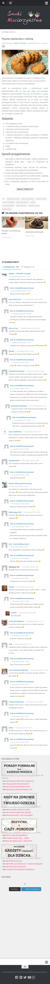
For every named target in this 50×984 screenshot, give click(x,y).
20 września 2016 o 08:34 (20, 558)
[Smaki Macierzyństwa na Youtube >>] (29, 977)
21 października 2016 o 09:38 (21, 314)
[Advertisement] (25, 254)
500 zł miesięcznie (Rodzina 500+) (17, 787)
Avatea (11, 587)
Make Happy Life (15, 512)
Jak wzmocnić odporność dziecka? (18, 812)
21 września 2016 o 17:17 (37, 406)
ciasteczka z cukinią (13, 199)
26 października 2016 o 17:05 (20, 276)
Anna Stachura (20, 43)
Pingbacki (29, 267)
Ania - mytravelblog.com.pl (19, 544)
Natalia (11, 351)
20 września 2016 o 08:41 (32, 512)
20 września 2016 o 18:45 (35, 371)
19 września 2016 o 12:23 (24, 587)
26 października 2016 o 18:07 (21, 291)
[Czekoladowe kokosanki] (36, 223)
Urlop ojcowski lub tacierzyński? (17, 784)
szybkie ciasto (7, 209)
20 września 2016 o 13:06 (20, 526)
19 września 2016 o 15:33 (27, 613)
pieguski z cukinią (33, 205)
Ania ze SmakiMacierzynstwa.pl (22, 288)
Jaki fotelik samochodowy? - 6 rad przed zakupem (24, 864)
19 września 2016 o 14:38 (20, 635)
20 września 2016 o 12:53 (30, 460)
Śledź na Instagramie (32, 889)
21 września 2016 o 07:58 (20, 449)
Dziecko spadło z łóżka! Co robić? (17, 809)
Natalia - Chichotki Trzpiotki (19, 273)
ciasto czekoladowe (27, 199)
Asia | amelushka (15, 431)
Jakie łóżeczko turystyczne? (15, 867)
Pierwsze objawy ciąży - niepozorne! (18, 841)
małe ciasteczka (21, 205)
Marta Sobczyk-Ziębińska (18, 670)
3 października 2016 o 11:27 (20, 342)
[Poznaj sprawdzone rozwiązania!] (19, 807)
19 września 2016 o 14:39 (20, 601)
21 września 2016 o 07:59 (20, 388)
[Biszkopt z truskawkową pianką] (13, 222)
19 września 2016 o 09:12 (23, 728)
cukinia (33, 202)
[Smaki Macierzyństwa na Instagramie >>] (33, 977)
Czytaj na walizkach (16, 702)
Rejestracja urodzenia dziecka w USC (19, 789)
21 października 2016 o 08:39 (33, 299)
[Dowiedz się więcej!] (19, 832)
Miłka (11, 728)
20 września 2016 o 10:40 (18, 486)
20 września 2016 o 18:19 (32, 431)
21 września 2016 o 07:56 (20, 362)
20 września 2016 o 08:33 (20, 578)
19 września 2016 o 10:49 (20, 742)
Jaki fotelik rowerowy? (13, 861)
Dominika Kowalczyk (16, 371)
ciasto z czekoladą (8, 202)
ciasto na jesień (41, 199)
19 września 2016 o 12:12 (22, 644)
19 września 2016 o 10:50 (20, 716)
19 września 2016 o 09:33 (34, 702)
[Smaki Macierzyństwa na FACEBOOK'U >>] (16, 977)
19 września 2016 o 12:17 (34, 621)
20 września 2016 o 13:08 (20, 475)
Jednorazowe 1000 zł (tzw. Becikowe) (19, 781)
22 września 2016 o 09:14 (22, 420)
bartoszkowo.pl (15, 299)
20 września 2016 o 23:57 (25, 351)
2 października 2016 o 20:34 (29, 328)
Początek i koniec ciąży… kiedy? (17, 838)
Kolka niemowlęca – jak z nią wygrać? (19, 815)
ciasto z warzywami (22, 202)
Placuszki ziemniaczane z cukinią (35, 94)
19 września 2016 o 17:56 (18, 547)
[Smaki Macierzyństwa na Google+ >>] (20, 977)
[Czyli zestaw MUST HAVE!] (19, 858)
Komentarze (11, 267)
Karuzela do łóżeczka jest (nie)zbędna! (19, 869)
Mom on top (13, 328)
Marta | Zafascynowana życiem (20, 483)
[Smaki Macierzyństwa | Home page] (25, 18)
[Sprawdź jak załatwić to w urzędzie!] (19, 775)
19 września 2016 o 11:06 (39, 670)
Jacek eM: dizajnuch (16, 621)
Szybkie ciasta (8, 32)
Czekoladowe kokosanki (34, 232)
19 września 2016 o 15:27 (30, 567)
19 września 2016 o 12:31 (20, 684)
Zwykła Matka (14, 460)
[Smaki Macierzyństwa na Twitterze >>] (25, 977)
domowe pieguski (8, 205)
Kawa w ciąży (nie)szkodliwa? (16, 835)
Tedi (10, 644)
